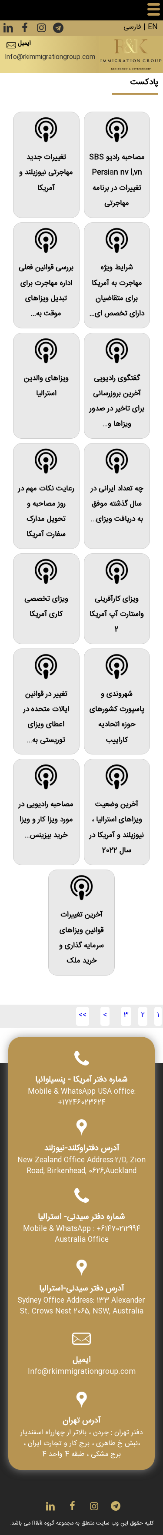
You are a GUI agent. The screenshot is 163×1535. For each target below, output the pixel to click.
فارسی (132, 28)
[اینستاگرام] (40, 30)
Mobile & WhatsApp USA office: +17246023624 (82, 1098)
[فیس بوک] (23, 30)
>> (82, 1016)
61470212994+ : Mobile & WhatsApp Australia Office (81, 1236)
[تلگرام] (57, 30)
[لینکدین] (8, 30)
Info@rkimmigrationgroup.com (50, 58)
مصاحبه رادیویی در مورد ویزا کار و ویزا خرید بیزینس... (46, 821)
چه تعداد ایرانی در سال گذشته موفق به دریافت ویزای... (117, 505)
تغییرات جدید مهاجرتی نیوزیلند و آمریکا (46, 173)
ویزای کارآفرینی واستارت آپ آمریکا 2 (117, 615)
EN (153, 28)
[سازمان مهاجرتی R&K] (131, 54)
